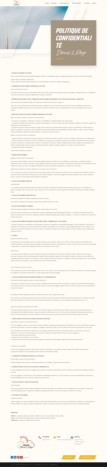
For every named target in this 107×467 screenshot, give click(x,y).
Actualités (87, 3)
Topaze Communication (22, 464)
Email (59, 437)
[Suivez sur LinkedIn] (15, 457)
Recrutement (87, 457)
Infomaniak (53, 464)
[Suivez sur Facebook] (12, 457)
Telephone (45, 437)
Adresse (77, 437)
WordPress (39, 464)
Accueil (47, 3)
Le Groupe (53, 3)
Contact (94, 3)
